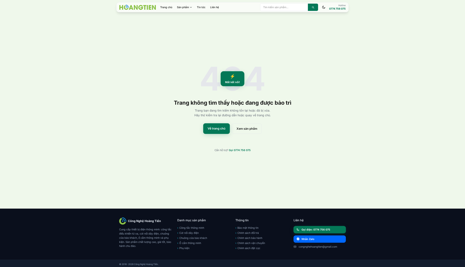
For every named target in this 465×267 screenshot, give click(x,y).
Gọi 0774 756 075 (240, 150)
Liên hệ (214, 7)
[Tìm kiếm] (313, 7)
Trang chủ (166, 7)
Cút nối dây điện (188, 232)
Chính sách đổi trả (247, 232)
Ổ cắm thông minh (189, 243)
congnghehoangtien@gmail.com (318, 246)
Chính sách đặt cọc (247, 248)
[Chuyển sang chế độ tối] (323, 7)
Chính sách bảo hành (248, 237)
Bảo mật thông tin (246, 227)
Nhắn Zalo (308, 239)
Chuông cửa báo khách (192, 237)
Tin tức (201, 7)
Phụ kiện (183, 248)
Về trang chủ (216, 128)
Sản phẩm (183, 7)
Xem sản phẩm (246, 128)
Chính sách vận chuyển (250, 243)
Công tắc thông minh (190, 227)
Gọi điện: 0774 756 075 (316, 229)
